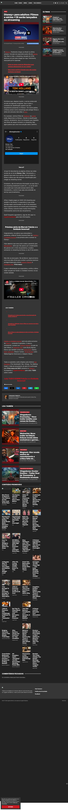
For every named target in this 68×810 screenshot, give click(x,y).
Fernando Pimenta (14, 395)
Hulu (25, 112)
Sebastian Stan (8, 264)
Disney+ (7, 52)
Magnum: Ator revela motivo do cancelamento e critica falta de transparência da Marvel (29, 457)
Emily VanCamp (9, 352)
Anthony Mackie (26, 262)
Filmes (20, 2)
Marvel (35, 54)
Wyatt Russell (29, 352)
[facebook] (53, 2)
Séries (25, 2)
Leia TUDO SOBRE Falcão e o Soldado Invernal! (21, 380)
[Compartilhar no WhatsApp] (36, 388)
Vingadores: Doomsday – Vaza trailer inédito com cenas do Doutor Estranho (28, 419)
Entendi (10, 806)
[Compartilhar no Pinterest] (24, 388)
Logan (34, 116)
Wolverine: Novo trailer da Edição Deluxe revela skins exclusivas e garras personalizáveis (29, 437)
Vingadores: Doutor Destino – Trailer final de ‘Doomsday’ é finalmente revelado (29, 474)
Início (5, 11)
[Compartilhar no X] (12, 388)
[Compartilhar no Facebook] (6, 388)
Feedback (37, 694)
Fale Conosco (37, 2)
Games (30, 2)
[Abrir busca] (66, 3)
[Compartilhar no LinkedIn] (18, 388)
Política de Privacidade (41, 691)
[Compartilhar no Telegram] (30, 388)
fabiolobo (64, 700)
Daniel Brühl (27, 349)
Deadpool (27, 116)
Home (16, 2)
